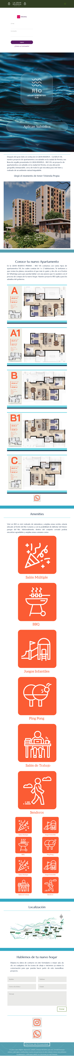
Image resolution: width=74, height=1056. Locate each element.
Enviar (61, 1009)
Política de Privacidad (37, 1044)
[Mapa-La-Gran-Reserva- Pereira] (37, 580)
